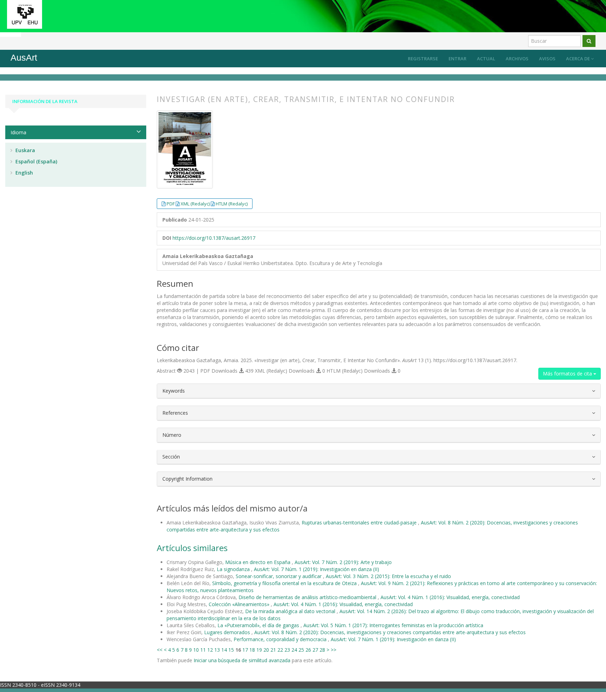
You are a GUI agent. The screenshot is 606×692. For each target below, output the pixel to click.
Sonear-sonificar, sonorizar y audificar (279, 576)
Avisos (547, 58)
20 (266, 649)
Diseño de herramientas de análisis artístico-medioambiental (308, 597)
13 (217, 649)
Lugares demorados (227, 632)
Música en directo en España (258, 562)
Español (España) (35, 161)
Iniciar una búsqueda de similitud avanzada (242, 660)
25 (301, 649)
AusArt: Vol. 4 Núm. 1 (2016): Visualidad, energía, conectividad (450, 597)
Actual (486, 58)
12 (210, 649)
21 (273, 649)
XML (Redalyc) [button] (196, 204)
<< (159, 649)
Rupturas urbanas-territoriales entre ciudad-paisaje (360, 522)
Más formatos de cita (568, 373)
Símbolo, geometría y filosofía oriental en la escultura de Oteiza (285, 583)
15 (231, 649)
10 (196, 649)
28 (322, 649)
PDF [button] (171, 204)
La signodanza (234, 569)
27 (315, 649)
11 (203, 649)
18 (252, 649)
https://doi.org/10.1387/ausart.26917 (214, 238)
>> (333, 649)
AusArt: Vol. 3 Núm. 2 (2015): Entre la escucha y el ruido (388, 576)
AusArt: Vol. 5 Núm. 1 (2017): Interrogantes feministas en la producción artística (393, 625)
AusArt (24, 58)
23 (287, 649)
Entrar (457, 58)
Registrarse (423, 58)
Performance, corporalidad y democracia (281, 639)
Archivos (517, 58)
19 (259, 649)
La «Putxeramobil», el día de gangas (259, 625)
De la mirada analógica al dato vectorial (291, 611)
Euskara (24, 150)
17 (245, 649)
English (23, 172)
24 (294, 649)
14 (224, 649)
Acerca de (578, 58)
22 (280, 649)
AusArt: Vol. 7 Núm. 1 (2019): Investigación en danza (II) (316, 569)
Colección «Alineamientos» (240, 604)
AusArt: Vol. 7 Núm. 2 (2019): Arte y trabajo (343, 562)
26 (308, 649)
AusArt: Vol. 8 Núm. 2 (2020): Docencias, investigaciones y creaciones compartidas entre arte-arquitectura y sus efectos (390, 632)
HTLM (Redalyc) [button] (232, 204)
